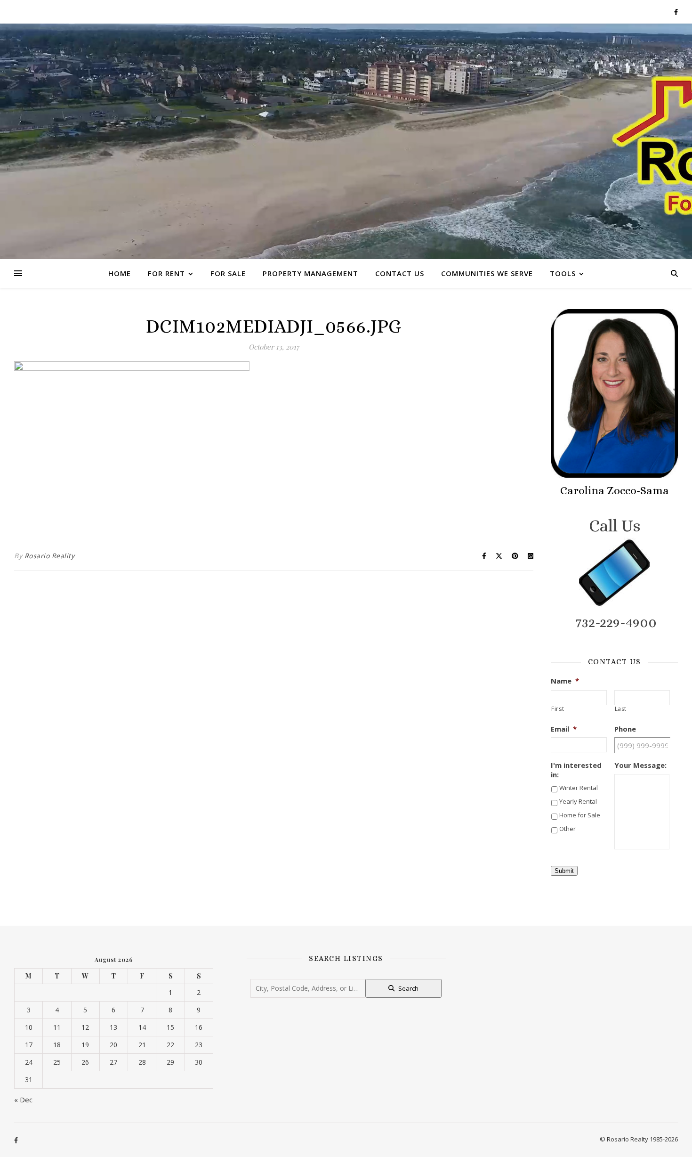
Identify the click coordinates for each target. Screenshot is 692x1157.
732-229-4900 (616, 622)
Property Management (310, 273)
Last (621, 709)
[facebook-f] (676, 12)
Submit (564, 870)
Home (119, 273)
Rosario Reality (49, 555)
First (557, 709)
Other (567, 828)
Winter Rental (578, 787)
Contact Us (399, 273)
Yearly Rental (578, 801)
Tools (563, 273)
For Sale (228, 273)
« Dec (23, 1099)
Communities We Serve (487, 273)
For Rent (166, 273)
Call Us (614, 525)
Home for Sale (579, 815)
